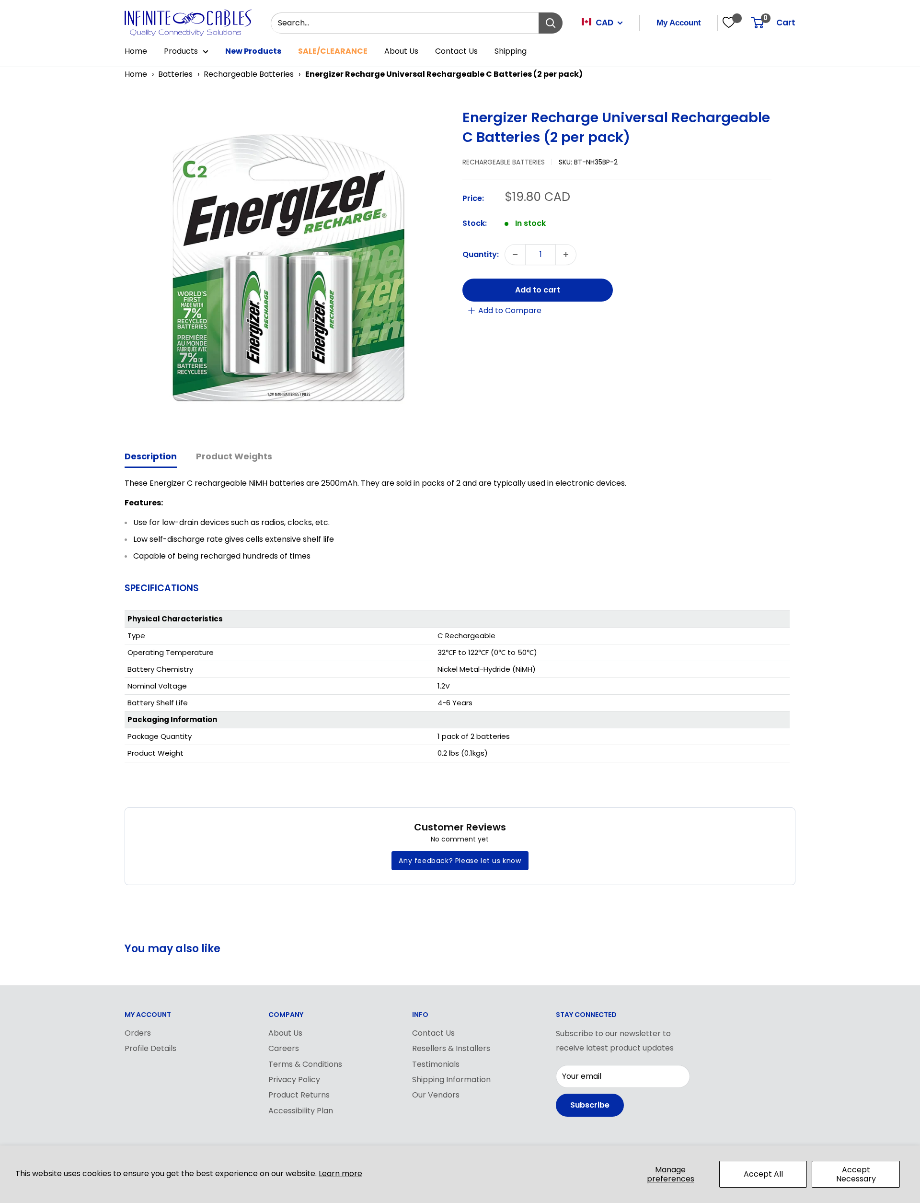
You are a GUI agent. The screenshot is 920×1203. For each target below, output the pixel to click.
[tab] (151, 457)
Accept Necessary (856, 1174)
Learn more (340, 1173)
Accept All (763, 1174)
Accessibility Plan (300, 1110)
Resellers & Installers (451, 1048)
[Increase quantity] (566, 255)
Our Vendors (436, 1094)
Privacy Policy (294, 1079)
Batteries (175, 74)
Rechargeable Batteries (249, 74)
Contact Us (456, 51)
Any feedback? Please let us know (460, 860)
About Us (401, 51)
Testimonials (436, 1064)
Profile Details (150, 1048)
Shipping (510, 51)
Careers (283, 1048)
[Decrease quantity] (515, 255)
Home (136, 51)
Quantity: (480, 254)
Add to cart (537, 289)
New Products (253, 51)
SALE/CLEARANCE (333, 51)
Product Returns (299, 1094)
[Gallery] (288, 267)
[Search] (551, 23)
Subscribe (590, 1104)
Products (181, 51)
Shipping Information (451, 1079)
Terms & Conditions (305, 1064)
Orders (138, 1033)
